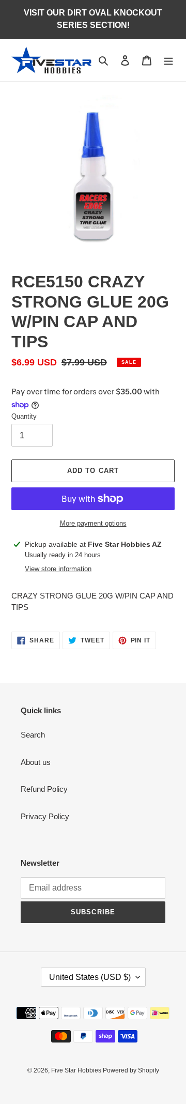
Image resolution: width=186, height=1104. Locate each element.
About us (36, 762)
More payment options (93, 523)
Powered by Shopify (131, 1070)
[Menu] (168, 60)
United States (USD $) (90, 977)
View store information (58, 569)
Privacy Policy (45, 816)
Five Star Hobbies (77, 1070)
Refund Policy (44, 789)
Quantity (24, 416)
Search (33, 734)
